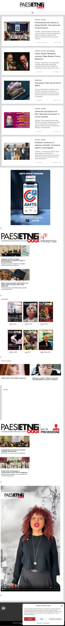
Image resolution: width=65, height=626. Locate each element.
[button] (62, 606)
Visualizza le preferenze (55, 619)
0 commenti (39, 71)
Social (5, 389)
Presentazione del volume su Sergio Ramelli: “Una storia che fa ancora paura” (47, 25)
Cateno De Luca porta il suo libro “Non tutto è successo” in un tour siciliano (47, 114)
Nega (41, 619)
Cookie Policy (39, 623)
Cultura (43, 19)
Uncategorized (51, 51)
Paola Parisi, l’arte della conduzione (13, 378)
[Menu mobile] (32, 13)
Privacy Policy (46, 623)
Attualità (37, 19)
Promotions (38, 80)
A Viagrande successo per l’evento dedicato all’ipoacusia (13, 450)
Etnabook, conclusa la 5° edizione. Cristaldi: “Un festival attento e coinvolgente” (47, 145)
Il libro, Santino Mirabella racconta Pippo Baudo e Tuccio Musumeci (47, 56)
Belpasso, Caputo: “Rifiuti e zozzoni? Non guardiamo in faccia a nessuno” (45, 378)
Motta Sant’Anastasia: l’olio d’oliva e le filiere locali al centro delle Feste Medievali (14, 284)
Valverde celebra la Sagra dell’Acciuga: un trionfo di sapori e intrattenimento (13, 260)
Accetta (30, 619)
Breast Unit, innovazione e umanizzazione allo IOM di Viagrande (14, 471)
